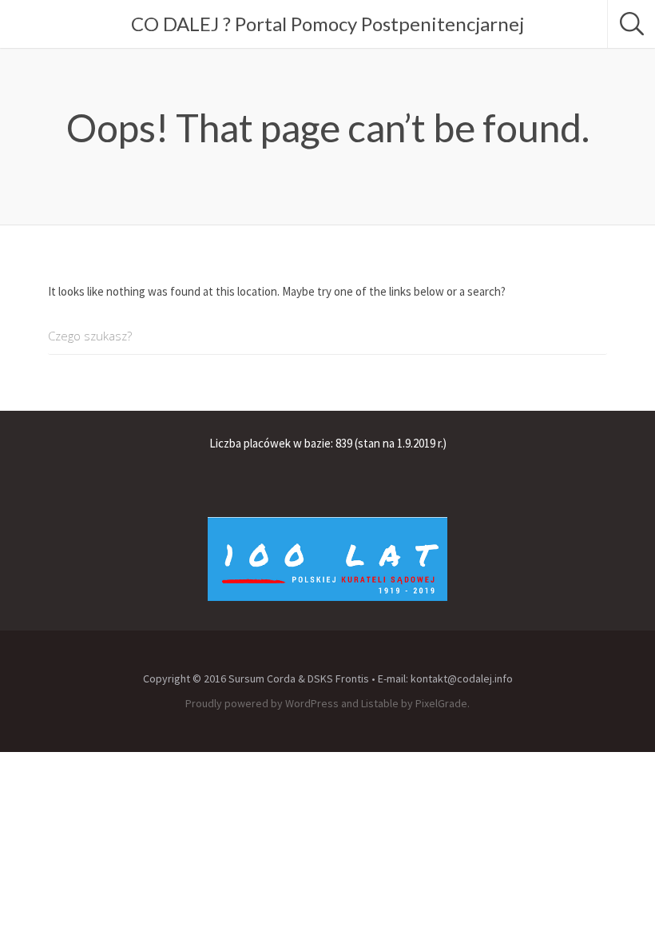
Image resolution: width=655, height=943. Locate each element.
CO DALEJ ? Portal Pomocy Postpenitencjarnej (327, 23)
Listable (380, 703)
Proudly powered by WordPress (262, 703)
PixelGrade (441, 703)
